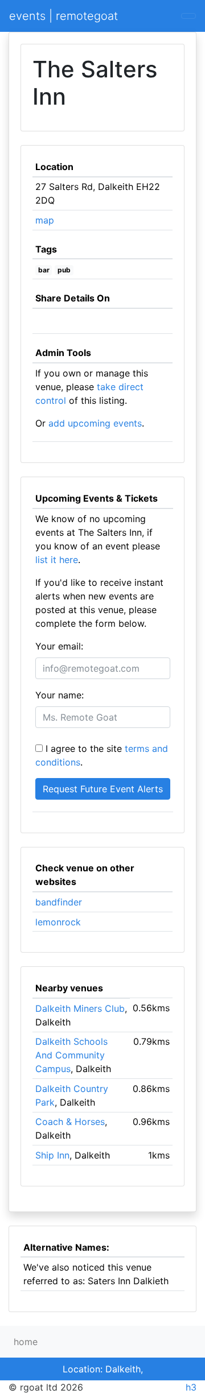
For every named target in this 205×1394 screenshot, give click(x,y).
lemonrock (58, 922)
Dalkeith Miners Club (80, 1008)
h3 (191, 1387)
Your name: (59, 695)
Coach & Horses (70, 1121)
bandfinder (58, 902)
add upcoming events (95, 423)
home (26, 1341)
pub (64, 270)
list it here (56, 559)
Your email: (59, 646)
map (44, 220)
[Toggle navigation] (188, 16)
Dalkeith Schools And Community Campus (71, 1055)
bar (44, 270)
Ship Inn (52, 1155)
